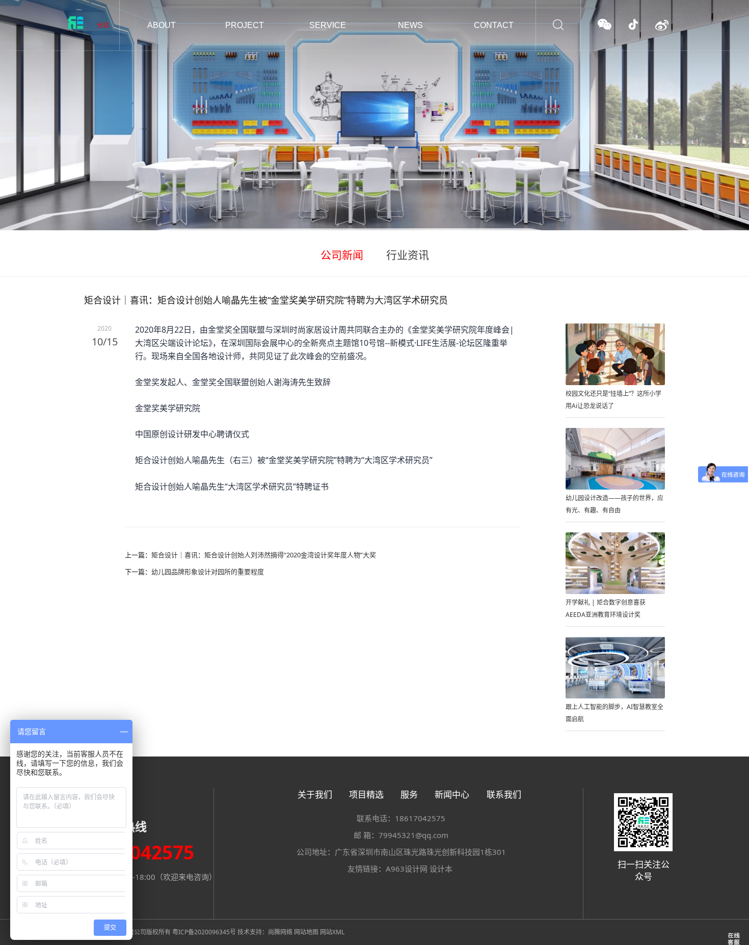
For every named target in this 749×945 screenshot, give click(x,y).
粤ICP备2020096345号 (204, 932)
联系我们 (504, 794)
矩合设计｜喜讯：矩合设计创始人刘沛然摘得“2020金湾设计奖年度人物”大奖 (263, 554)
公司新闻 (341, 255)
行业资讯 (407, 255)
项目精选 (366, 794)
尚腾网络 (280, 932)
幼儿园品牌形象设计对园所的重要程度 (207, 571)
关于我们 (315, 794)
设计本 (441, 868)
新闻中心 (452, 794)
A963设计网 (406, 868)
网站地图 (306, 932)
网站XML (332, 932)
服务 (409, 794)
